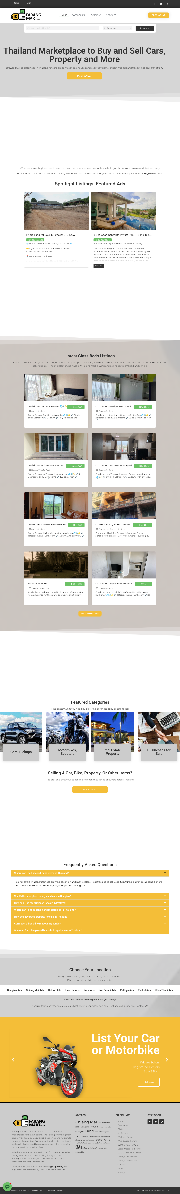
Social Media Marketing (129, 1149)
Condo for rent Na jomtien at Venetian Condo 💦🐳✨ (51, 524)
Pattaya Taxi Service (127, 1156)
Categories (78, 15)
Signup (16, 3)
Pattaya (62, 885)
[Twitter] (155, 1121)
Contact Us (142, 1006)
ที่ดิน (79, 1147)
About (121, 1121)
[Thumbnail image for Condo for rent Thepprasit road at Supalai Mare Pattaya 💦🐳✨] (124, 446)
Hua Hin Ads (72, 990)
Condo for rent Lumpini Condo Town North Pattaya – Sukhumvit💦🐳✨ (127, 583)
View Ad (32, 265)
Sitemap (59, 1190)
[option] (56, 232)
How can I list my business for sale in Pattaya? (40, 902)
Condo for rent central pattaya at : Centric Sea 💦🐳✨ (119, 406)
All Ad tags (123, 1133)
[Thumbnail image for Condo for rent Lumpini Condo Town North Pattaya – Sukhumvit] (124, 565)
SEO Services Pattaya (128, 1145)
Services (111, 15)
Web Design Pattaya (128, 1141)
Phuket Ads (144, 990)
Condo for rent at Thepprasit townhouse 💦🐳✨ (49, 465)
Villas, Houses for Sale (40, 588)
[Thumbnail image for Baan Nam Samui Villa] (56, 565)
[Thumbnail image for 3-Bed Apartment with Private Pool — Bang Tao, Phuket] (56, 211)
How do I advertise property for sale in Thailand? (41, 916)
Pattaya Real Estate (127, 1160)
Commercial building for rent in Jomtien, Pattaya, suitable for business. (126, 524)
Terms (121, 1168)
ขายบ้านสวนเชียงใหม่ (95, 1143)
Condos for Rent (38, 411)
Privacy (121, 1172)
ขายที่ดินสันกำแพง (81, 1143)
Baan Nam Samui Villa (37, 583)
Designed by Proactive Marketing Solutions (153, 1190)
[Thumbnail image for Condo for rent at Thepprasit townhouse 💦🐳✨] (56, 446)
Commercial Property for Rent (112, 529)
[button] (90, 873)
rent (78, 1136)
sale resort (90, 1140)
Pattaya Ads (127, 990)
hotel (99, 1123)
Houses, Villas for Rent (40, 470)
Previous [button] (22, 232)
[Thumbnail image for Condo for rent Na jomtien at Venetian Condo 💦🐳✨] (56, 505)
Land (89, 1131)
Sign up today (56, 1166)
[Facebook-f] (150, 1121)
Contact (121, 1164)
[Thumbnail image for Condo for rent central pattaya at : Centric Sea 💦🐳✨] (124, 387)
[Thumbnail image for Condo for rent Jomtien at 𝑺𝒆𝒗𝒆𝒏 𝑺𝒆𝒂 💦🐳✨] (56, 387)
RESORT (85, 1137)
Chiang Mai (79, 885)
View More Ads (90, 613)
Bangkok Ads (14, 990)
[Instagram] (161, 1121)
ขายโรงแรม (106, 1143)
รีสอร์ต (86, 1148)
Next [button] (158, 232)
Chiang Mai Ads (35, 990)
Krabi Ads (89, 990)
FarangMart (21, 882)
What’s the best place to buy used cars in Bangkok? (42, 896)
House (94, 1126)
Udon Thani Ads (164, 990)
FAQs (120, 1129)
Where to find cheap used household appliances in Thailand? (48, 930)
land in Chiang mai (102, 1132)
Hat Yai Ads (54, 990)
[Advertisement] (90, 130)
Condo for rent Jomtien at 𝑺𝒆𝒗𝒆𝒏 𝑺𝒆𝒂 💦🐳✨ (47, 406)
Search (145, 28)
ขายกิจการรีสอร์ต (103, 1140)
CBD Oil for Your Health (129, 1152)
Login (29, 3)
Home (64, 15)
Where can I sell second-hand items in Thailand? (41, 873)
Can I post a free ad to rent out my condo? (37, 923)
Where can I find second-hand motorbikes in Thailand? (45, 909)
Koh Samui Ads (107, 990)
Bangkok (52, 885)
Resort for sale (95, 1137)
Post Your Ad (24, 173)
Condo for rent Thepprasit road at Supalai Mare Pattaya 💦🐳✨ (123, 465)
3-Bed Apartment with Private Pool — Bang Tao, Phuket (58, 235)
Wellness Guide (125, 1137)
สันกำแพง (93, 1148)
